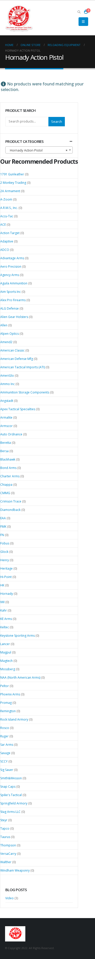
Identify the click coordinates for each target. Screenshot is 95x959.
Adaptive (6, 241)
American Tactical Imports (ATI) (22, 367)
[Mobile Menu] (83, 21)
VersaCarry (8, 853)
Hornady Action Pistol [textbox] (37, 150)
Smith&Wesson (11, 778)
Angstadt (6, 401)
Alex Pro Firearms (13, 300)
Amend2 (6, 342)
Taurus (5, 837)
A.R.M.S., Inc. (9, 208)
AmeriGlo (7, 375)
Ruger (4, 736)
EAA (3, 518)
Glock (4, 552)
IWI (2, 602)
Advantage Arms (12, 258)
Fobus (4, 543)
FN (2, 535)
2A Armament (10, 191)
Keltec (4, 627)
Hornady (6, 593)
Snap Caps (7, 786)
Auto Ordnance (11, 434)
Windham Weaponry (15, 870)
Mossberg (7, 669)
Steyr (3, 820)
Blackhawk (7, 459)
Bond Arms (8, 468)
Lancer (5, 644)
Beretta (5, 442)
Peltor (4, 686)
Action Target (10, 233)
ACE (3, 224)
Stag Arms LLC (10, 812)
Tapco (4, 828)
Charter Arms (10, 476)
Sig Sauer (6, 770)
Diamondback (10, 510)
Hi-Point (6, 577)
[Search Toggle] (79, 11)
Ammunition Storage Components (24, 392)
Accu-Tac (6, 216)
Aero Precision (10, 266)
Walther (5, 862)
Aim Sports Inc (10, 292)
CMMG (5, 493)
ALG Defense (9, 308)
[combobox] (39, 150)
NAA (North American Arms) (20, 677)
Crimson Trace (10, 501)
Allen (3, 325)
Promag (6, 703)
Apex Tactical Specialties (17, 409)
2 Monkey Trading (13, 182)
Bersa (4, 451)
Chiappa (6, 484)
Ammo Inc (7, 384)
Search (56, 121)
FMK (3, 526)
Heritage (6, 568)
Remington (8, 711)
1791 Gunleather (12, 174)
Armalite (6, 417)
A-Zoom (6, 199)
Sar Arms (6, 744)
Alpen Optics (9, 333)
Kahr (3, 610)
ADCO (4, 250)
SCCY (4, 761)
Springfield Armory (13, 803)
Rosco (4, 728)
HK (2, 585)
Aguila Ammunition (13, 283)
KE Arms (6, 619)
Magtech (6, 661)
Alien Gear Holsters (14, 317)
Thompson (8, 845)
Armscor (6, 426)
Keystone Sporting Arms (17, 635)
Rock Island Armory (14, 719)
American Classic (12, 350)
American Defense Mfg (16, 359)
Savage (5, 753)
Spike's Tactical (11, 795)
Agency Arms (9, 275)
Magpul (5, 652)
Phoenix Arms (10, 694)
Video (9, 898)
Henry (4, 560)
